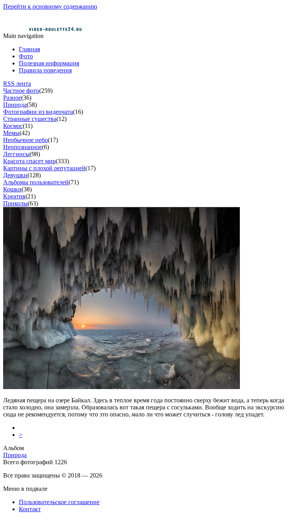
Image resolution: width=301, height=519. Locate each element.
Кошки (12, 189)
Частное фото (21, 90)
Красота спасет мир (29, 161)
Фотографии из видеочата (38, 111)
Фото (26, 56)
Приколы (15, 203)
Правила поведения (45, 70)
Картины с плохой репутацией (44, 168)
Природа (15, 104)
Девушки (15, 175)
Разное (12, 97)
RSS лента (17, 83)
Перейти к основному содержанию (50, 6)
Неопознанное (22, 147)
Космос (13, 126)
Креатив (14, 196)
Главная (29, 49)
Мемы (11, 133)
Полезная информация (49, 63)
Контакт (30, 509)
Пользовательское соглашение (59, 502)
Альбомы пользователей (36, 182)
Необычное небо (25, 140)
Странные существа (29, 118)
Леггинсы (16, 154)
